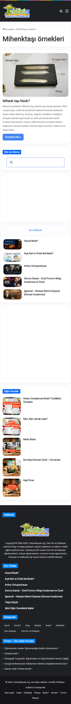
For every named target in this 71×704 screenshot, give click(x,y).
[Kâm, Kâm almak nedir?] (12, 426)
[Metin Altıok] (12, 447)
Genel (7, 625)
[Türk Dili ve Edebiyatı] (17, 11)
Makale (38, 625)
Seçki (19, 692)
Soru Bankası (10, 631)
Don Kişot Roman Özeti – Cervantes (41, 460)
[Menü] (67, 12)
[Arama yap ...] (61, 12)
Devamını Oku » (13, 137)
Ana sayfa (9, 692)
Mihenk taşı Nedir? (16, 101)
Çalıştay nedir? (11, 653)
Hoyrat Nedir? (31, 241)
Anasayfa (9, 29)
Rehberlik (60, 625)
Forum (63, 692)
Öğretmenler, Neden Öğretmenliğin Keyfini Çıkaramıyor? (31, 648)
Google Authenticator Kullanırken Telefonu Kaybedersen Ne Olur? (36, 663)
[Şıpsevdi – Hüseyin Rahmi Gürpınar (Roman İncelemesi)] (12, 294)
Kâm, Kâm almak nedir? (35, 419)
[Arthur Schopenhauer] (12, 269)
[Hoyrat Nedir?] (12, 244)
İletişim (35, 698)
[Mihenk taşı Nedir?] (35, 75)
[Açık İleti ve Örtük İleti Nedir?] (12, 257)
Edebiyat (28, 692)
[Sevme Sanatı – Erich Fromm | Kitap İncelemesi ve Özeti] (12, 282)
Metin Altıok (29, 439)
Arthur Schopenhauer (35, 266)
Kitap (27, 625)
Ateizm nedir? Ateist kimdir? (18, 668)
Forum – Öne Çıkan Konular (19, 641)
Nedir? (48, 625)
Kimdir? (17, 625)
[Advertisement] (35, 197)
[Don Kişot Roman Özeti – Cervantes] (12, 467)
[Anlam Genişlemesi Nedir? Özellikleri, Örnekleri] (12, 406)
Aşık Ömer (28, 480)
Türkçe (37, 692)
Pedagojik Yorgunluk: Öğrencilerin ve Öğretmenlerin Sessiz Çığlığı (36, 658)
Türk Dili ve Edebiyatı (30, 631)
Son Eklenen (35, 230)
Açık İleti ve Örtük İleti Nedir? (38, 253)
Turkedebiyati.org (21, 682)
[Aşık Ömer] (12, 488)
